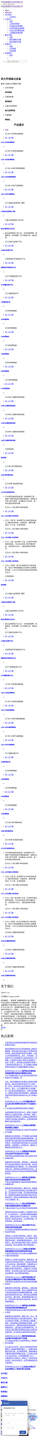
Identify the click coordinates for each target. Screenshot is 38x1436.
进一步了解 (9, 138)
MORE (3, 1027)
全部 (11, 21)
